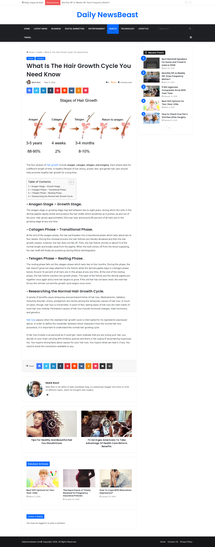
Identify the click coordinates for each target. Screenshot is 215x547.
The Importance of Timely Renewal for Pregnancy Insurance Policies (77, 493)
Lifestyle (143, 28)
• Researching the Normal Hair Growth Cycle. (51, 196)
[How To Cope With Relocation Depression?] (116, 478)
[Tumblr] (50, 90)
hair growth (53, 165)
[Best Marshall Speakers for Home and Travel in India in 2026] (151, 63)
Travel (27, 37)
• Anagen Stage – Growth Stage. (45, 186)
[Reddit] (64, 90)
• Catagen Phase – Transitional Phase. (48, 190)
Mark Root (36, 82)
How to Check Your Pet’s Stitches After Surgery (175, 116)
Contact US (173, 542)
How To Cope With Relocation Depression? (115, 491)
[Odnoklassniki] (78, 90)
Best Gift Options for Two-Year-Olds (40, 491)
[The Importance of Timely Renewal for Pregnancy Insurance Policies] (79, 478)
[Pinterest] (57, 90)
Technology (127, 28)
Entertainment (96, 28)
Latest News (40, 28)
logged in (43, 523)
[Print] (109, 366)
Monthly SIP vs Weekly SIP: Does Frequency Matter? (173, 76)
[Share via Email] (102, 366)
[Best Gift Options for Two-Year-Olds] (42, 478)
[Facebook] (29, 90)
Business (56, 28)
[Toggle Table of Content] (70, 182)
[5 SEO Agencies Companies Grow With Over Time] (151, 91)
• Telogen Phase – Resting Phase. (46, 193)
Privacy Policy (186, 542)
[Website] (47, 394)
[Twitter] (36, 90)
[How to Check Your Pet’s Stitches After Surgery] (151, 118)
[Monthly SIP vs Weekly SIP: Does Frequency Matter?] (151, 77)
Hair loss (31, 319)
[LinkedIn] (43, 90)
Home (27, 28)
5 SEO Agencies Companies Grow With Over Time (84, 2)
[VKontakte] (71, 90)
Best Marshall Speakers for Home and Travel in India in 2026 (174, 62)
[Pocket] (85, 90)
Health (113, 28)
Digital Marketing (74, 28)
